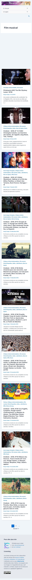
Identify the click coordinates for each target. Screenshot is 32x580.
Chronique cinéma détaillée (9, 87)
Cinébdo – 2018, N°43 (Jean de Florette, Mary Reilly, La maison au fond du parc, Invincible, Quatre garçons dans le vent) (15, 505)
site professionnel (19, 545)
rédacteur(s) (20, 561)
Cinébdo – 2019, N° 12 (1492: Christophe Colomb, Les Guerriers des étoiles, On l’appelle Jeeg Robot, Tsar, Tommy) (15, 133)
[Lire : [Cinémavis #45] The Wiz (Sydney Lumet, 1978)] (16, 77)
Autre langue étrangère (9, 170)
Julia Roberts (24, 172)
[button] (29, 16)
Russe (25, 128)
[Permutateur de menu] (27, 8)
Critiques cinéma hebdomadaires (11, 126)
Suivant (16, 528)
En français (6, 8)
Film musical (20, 87)
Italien (14, 128)
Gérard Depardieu (7, 128)
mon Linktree (16, 547)
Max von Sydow (20, 128)
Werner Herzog (15, 219)
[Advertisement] (16, 52)
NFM (13, 174)
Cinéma (5, 402)
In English (5, 12)
